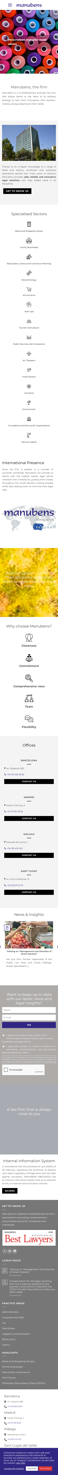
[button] (10, 5)
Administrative (10, 1312)
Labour (6, 1344)
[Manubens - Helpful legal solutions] (29, 5)
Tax (4, 1323)
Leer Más (20, 1463)
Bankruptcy (8, 1339)
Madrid (29, 797)
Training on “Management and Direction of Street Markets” (29, 952)
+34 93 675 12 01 (15, 885)
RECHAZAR (45, 1468)
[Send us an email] (9, 1251)
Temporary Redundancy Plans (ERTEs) (23, 1383)
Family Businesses (12, 1366)
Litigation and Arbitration (16, 1334)
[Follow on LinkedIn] (15, 1251)
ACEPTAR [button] (32, 1468)
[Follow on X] (4, 1251)
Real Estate (8, 1328)
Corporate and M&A (13, 1317)
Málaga (29, 834)
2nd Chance (9, 1377)
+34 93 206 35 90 (15, 774)
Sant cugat (29, 871)
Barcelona (29, 760)
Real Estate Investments (16, 1372)
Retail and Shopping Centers (18, 1361)
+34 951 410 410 (15, 848)
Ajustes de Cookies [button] (14, 1468)
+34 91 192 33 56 (15, 811)
